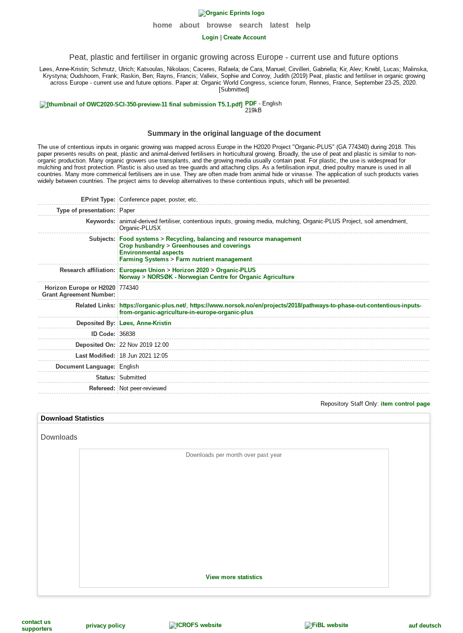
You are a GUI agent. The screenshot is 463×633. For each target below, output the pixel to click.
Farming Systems (144, 259)
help (303, 25)
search (251, 25)
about (189, 25)
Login (210, 37)
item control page (405, 403)
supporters (37, 628)
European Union (142, 270)
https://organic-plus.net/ (152, 305)
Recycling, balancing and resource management (233, 238)
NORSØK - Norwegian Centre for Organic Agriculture (220, 276)
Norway (129, 276)
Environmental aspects (151, 252)
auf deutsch (425, 625)
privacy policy (105, 625)
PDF (251, 103)
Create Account (244, 37)
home (162, 25)
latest (279, 25)
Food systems (139, 238)
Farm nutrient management (214, 259)
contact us (36, 622)
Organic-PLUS (236, 270)
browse (219, 25)
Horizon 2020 (190, 270)
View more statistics (234, 577)
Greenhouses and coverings (211, 245)
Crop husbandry (142, 245)
